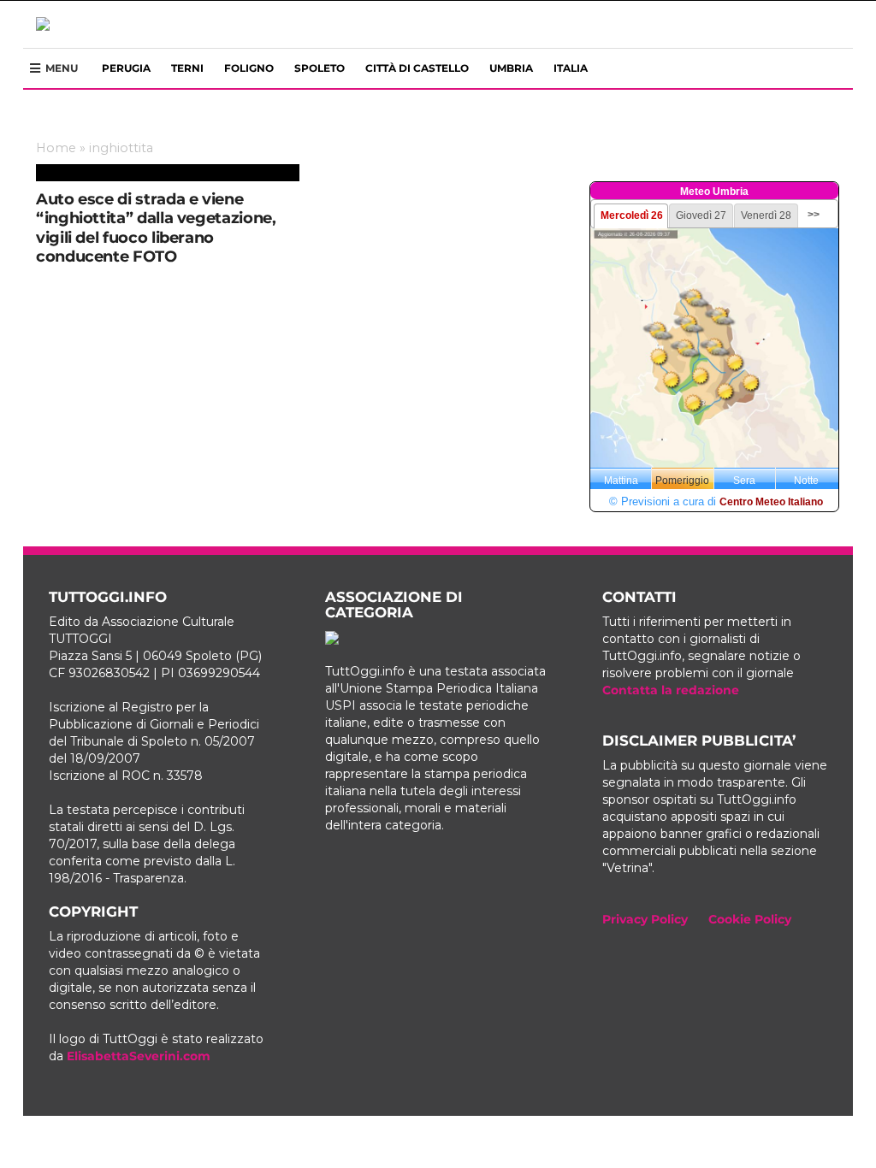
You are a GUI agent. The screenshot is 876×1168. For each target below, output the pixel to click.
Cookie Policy (749, 919)
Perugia (126, 68)
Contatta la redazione (670, 690)
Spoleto (319, 68)
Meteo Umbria (714, 192)
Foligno (249, 68)
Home (56, 148)
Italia (570, 68)
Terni (187, 68)
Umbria (511, 68)
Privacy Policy (645, 919)
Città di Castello (417, 68)
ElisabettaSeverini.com (138, 1056)
